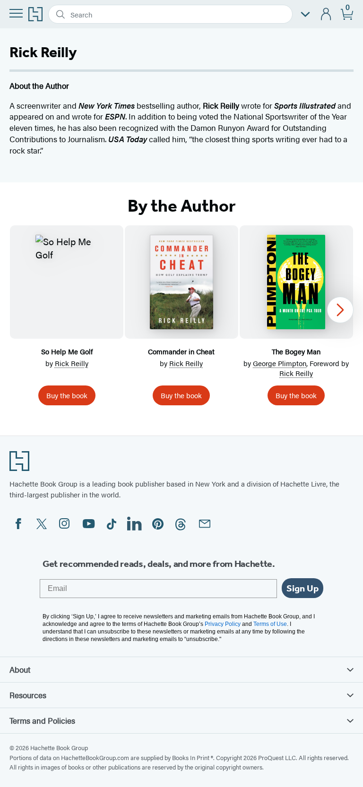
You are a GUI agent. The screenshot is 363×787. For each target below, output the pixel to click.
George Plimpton (279, 363)
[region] (181, 319)
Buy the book (66, 395)
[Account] (326, 14)
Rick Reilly (71, 363)
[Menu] (16, 13)
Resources (27, 695)
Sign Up (302, 588)
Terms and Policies (42, 720)
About (19, 669)
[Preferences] (305, 14)
